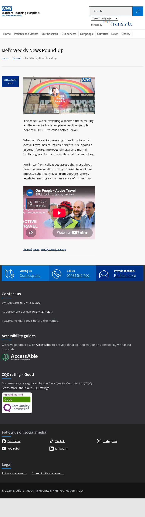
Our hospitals (50, 34)
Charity (126, 34)
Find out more (125, 275)
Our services (69, 34)
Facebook (13, 441)
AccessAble (43, 344)
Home (7, 34)
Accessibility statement (48, 473)
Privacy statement (14, 473)
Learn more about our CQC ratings (25, 388)
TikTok (60, 441)
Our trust (102, 34)
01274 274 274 (42, 311)
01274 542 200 (78, 275)
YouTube (13, 448)
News (114, 34)
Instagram (110, 441)
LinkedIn (61, 448)
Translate (121, 23)
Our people (87, 34)
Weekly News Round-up (53, 249)
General (27, 249)
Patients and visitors (26, 34)
